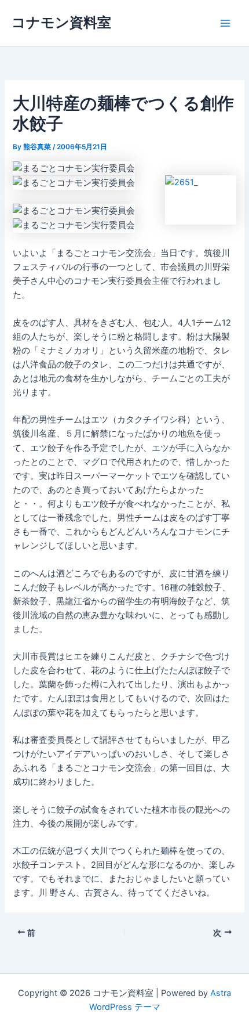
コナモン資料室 (61, 22)
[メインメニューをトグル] (225, 23)
